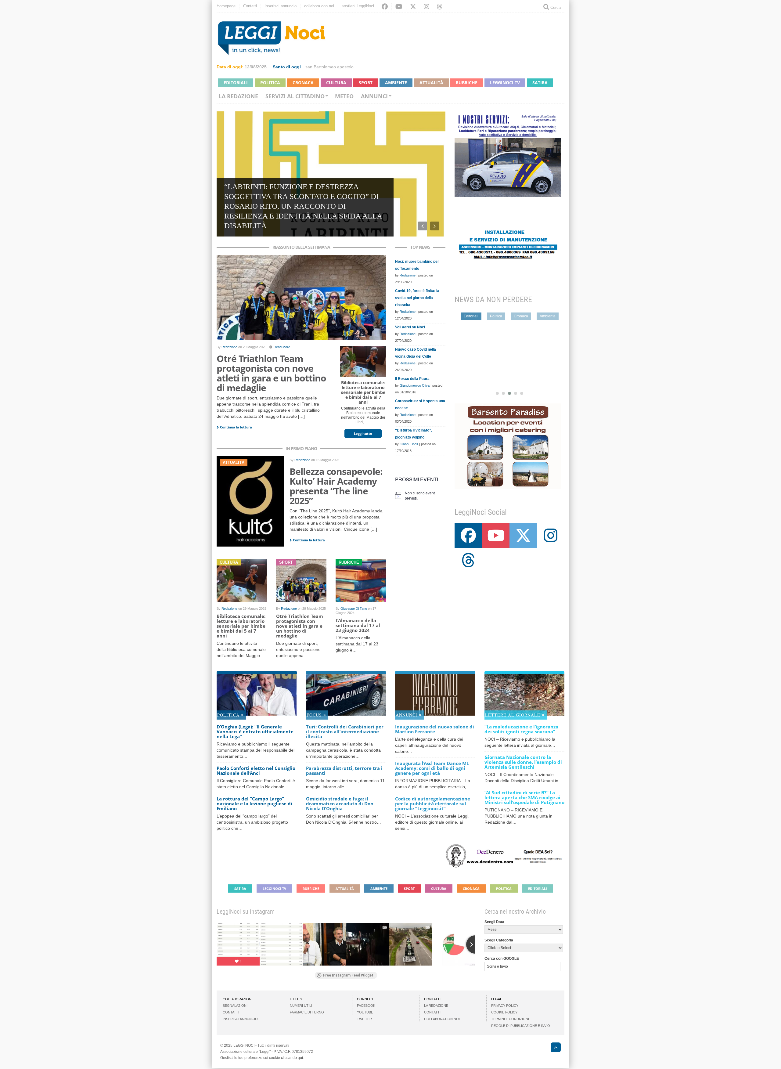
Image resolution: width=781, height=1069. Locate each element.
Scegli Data (494, 922)
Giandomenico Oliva (415, 385)
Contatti (250, 6)
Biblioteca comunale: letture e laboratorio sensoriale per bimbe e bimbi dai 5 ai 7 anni (363, 392)
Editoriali (236, 82)
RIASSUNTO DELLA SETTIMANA (301, 247)
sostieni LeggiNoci (358, 6)
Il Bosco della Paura (412, 379)
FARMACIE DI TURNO (307, 1012)
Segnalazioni (235, 1005)
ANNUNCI (407, 715)
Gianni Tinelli (409, 444)
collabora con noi (319, 6)
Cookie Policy (504, 1012)
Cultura (336, 82)
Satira (540, 82)
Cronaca (303, 82)
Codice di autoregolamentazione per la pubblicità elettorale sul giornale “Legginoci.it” (432, 803)
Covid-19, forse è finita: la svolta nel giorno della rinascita (417, 298)
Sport (366, 82)
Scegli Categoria (498, 940)
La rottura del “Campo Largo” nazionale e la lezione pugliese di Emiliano (254, 803)
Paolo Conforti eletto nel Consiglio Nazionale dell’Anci (256, 770)
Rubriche (466, 82)
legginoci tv (505, 82)
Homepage (226, 6)
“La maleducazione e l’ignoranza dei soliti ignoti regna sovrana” (521, 729)
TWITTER (364, 1019)
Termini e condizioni (510, 1019)
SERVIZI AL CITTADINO (295, 96)
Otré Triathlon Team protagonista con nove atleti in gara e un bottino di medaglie (271, 373)
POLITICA (229, 715)
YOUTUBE (365, 1012)
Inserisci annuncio (281, 6)
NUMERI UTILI (301, 1005)
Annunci (374, 96)
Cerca (555, 7)
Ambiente (396, 82)
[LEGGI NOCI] (553, 1048)
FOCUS (315, 715)
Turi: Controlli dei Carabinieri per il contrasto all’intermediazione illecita (344, 731)
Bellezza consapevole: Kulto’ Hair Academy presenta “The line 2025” (336, 486)
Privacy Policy (504, 1005)
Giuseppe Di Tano (353, 608)
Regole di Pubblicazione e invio (520, 1025)
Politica (270, 82)
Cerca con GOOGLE (501, 958)
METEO (344, 96)
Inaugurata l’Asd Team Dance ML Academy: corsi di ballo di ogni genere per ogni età (432, 768)
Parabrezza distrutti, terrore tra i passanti (344, 770)
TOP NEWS (420, 247)
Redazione (229, 347)
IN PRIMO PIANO (301, 448)
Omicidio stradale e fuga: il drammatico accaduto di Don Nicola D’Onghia (339, 803)
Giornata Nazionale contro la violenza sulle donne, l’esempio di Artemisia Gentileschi (523, 762)
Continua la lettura (235, 427)
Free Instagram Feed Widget (348, 975)
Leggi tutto (363, 433)
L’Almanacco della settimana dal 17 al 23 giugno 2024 (358, 625)
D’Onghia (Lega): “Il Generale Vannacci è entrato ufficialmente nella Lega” (255, 731)
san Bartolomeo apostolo (329, 66)
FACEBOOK (366, 1005)
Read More (282, 347)
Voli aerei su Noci (410, 327)
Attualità (431, 82)
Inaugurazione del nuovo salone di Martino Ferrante (434, 729)
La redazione (238, 96)
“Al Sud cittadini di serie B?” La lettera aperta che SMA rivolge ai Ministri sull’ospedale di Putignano (524, 797)
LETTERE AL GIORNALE (513, 715)
